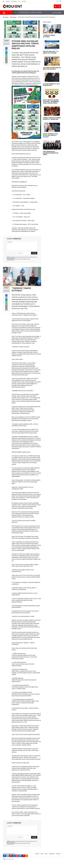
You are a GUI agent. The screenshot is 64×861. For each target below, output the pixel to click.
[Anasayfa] (3, 1)
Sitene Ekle (24, 1)
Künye (42, 853)
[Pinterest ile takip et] (23, 856)
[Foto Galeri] (60, 1)
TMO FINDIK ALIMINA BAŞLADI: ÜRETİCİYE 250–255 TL (31, 12)
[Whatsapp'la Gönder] (6, 55)
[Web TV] (57, 1)
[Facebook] (6, 48)
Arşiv (19, 1)
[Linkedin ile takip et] (13, 856)
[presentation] (7, 12)
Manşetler (7, 1)
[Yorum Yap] (6, 62)
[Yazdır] (6, 60)
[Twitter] (6, 51)
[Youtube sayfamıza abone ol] (10, 856)
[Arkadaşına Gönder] (6, 57)
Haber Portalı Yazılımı (9, 859)
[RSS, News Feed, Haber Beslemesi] (26, 856)
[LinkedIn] (6, 53)
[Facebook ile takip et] (4, 856)
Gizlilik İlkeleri (51, 853)
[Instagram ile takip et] (17, 856)
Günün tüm (56, 12)
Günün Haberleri (14, 1)
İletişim (46, 853)
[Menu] (55, 6)
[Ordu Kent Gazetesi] (12, 6)
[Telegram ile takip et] (20, 856)
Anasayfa (37, 853)
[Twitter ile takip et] (7, 856)
